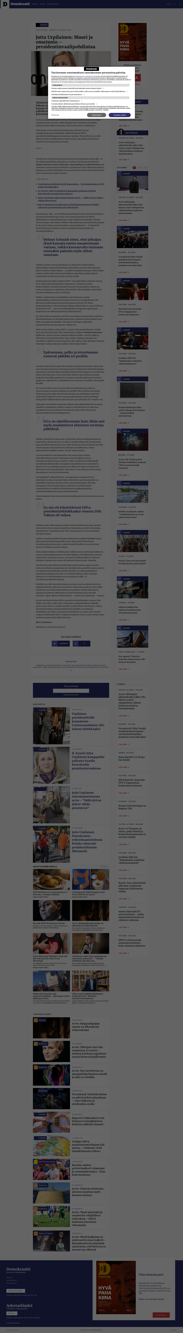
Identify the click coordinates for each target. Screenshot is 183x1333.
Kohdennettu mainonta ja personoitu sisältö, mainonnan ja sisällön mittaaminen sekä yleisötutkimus (88, 91)
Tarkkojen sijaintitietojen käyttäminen (65, 101)
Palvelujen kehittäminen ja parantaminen (66, 94)
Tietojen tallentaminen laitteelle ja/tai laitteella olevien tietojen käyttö (76, 88)
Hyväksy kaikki (120, 115)
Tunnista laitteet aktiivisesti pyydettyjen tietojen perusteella (73, 104)
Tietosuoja (55, 115)
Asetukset (96, 115)
